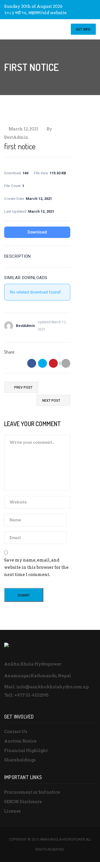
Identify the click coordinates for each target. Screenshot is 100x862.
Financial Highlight (26, 750)
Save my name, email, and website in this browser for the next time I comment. (36, 567)
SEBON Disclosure (23, 801)
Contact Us (15, 731)
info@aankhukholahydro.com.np (52, 686)
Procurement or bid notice (32, 792)
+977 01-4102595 (31, 695)
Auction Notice (20, 741)
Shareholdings (20, 759)
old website (54, 12)
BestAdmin (16, 137)
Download (37, 232)
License (12, 811)
